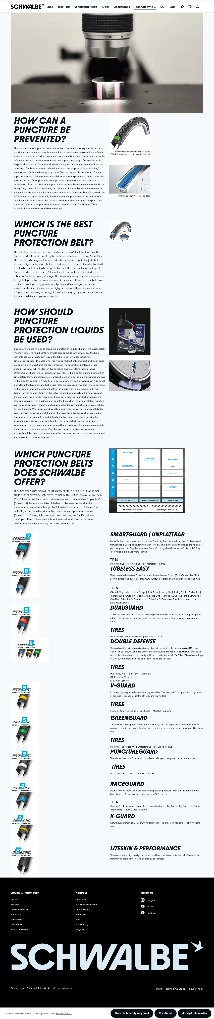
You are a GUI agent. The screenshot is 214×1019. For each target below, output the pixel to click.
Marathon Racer (157, 805)
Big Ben (182, 805)
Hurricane (129, 805)
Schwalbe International (86, 904)
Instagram (151, 900)
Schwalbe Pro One (151, 595)
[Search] (182, 7)
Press (78, 919)
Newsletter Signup (19, 929)
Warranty (15, 904)
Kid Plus (152, 773)
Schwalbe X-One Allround (175, 595)
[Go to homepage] (26, 6)
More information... (64, 1013)
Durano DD (145, 673)
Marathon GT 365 (133, 636)
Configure (165, 1013)
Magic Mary (125, 592)
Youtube (150, 906)
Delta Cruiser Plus (118, 773)
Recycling (80, 929)
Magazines (81, 914)
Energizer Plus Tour (146, 746)
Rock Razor (153, 592)
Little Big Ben (195, 805)
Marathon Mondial (123, 676)
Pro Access (16, 914)
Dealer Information (19, 909)
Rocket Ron (194, 592)
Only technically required (132, 1013)
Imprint (159, 988)
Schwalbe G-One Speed (161, 599)
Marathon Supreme (119, 602)
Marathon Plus (117, 563)
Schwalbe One (117, 710)
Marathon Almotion (187, 599)
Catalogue (81, 899)
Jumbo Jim (130, 595)
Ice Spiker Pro (140, 809)
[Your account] (197, 7)
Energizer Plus (128, 746)
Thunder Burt (116, 595)
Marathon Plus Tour (135, 563)
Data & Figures (83, 909)
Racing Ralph (180, 592)
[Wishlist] (190, 7)
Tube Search (16, 924)
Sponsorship (16, 919)
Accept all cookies (194, 1013)
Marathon (115, 746)
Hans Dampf (138, 592)
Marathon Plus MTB (156, 563)
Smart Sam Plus (122, 680)
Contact (14, 899)
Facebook (151, 912)
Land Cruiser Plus (137, 773)
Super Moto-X (117, 809)
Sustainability (82, 924)
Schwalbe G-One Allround (133, 599)
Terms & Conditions (176, 988)
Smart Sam (132, 673)
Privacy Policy (196, 988)
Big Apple (172, 805)
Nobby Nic (166, 592)
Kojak (129, 809)
